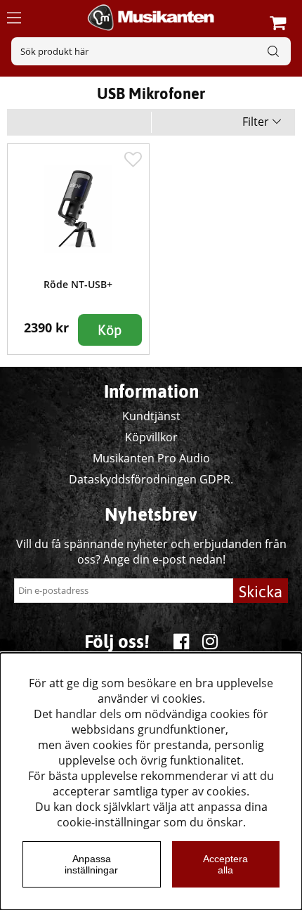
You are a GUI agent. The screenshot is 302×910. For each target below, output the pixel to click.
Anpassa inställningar (91, 864)
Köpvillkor (151, 437)
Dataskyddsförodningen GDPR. (151, 479)
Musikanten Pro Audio (151, 458)
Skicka (260, 592)
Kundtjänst (151, 416)
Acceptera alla (225, 864)
